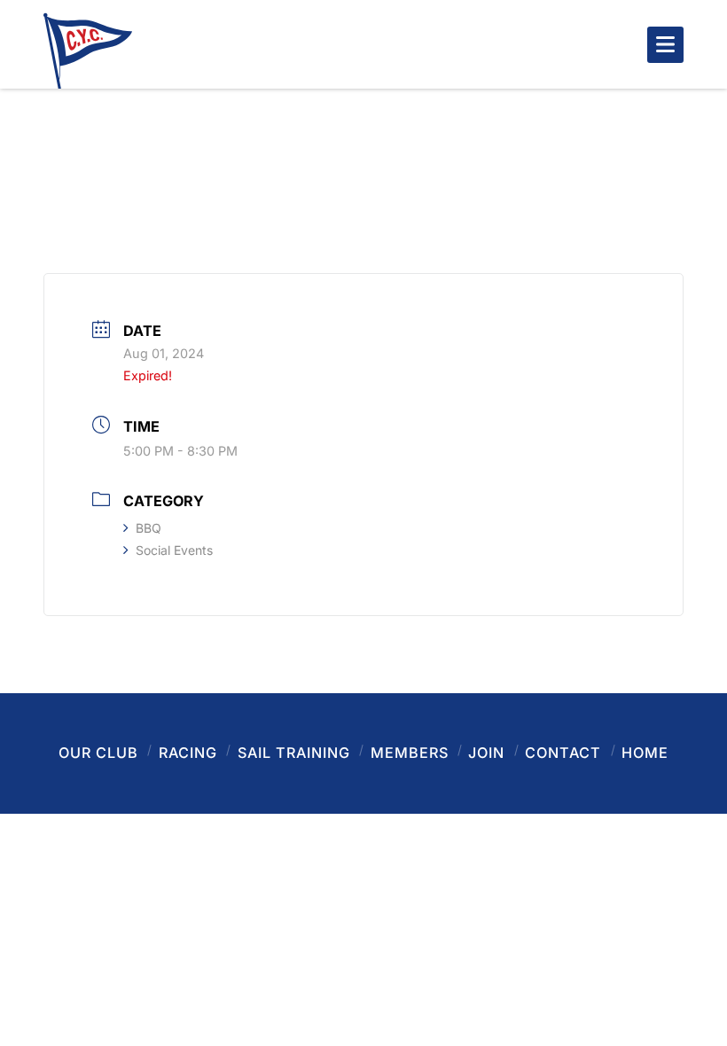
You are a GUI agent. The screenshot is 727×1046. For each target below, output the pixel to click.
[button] (665, 45)
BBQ (148, 527)
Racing (188, 752)
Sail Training (294, 752)
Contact (563, 752)
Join (486, 752)
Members (410, 752)
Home (644, 752)
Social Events (174, 550)
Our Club (98, 752)
